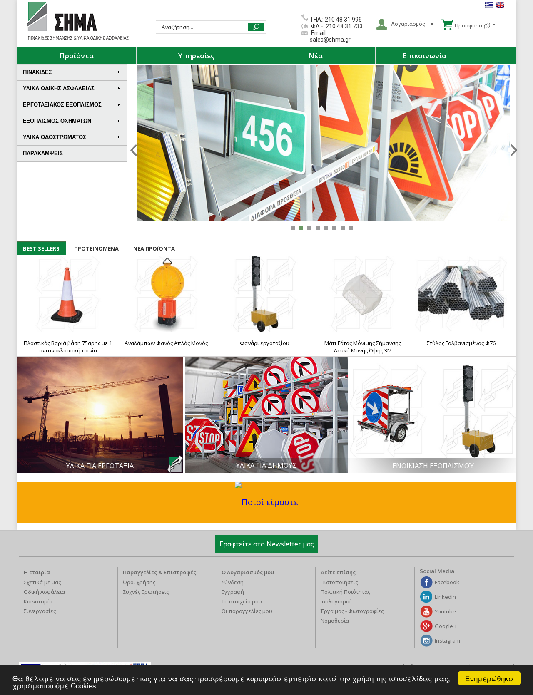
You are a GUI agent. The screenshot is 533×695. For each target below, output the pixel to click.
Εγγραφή (233, 592)
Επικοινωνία (424, 55)
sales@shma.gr (330, 39)
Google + (446, 626)
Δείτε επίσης (338, 572)
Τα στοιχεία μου (242, 601)
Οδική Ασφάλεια (44, 592)
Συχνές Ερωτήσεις (146, 592)
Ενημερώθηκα (489, 678)
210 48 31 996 (343, 19)
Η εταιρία (37, 572)
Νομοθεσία (335, 620)
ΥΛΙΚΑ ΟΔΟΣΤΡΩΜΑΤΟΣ (54, 137)
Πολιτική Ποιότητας (345, 592)
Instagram (447, 640)
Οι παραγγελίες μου (247, 611)
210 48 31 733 (343, 26)
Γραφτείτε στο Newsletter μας (266, 544)
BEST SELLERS (41, 248)
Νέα (316, 55)
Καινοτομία (38, 601)
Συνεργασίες (40, 611)
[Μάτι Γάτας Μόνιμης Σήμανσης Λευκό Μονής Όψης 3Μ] (362, 294)
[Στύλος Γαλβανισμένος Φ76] (461, 294)
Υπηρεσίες (196, 55)
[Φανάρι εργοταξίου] (264, 294)
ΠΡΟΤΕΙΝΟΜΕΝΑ (96, 248)
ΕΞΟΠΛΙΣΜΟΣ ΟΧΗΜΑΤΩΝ (57, 121)
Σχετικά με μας (42, 582)
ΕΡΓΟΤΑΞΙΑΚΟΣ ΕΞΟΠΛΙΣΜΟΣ (62, 105)
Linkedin (445, 597)
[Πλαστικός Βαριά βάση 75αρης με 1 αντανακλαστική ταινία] (68, 294)
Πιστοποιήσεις (339, 582)
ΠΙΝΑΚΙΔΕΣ (37, 72)
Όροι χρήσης (139, 582)
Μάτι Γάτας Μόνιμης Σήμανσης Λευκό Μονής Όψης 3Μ (362, 346)
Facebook (447, 582)
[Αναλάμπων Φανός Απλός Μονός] (166, 294)
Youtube (445, 611)
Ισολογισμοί (336, 601)
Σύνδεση (233, 582)
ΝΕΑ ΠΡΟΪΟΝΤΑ (154, 248)
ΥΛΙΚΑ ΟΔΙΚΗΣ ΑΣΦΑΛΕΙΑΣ (59, 88)
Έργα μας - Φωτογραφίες (352, 611)
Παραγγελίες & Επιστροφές (159, 572)
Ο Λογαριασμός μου (248, 572)
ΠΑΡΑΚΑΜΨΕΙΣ (43, 153)
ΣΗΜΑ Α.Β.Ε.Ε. (78, 21)
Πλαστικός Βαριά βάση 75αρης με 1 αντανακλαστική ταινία (68, 346)
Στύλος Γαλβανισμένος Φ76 (461, 343)
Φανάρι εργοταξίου (264, 343)
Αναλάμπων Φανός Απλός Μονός (166, 343)
